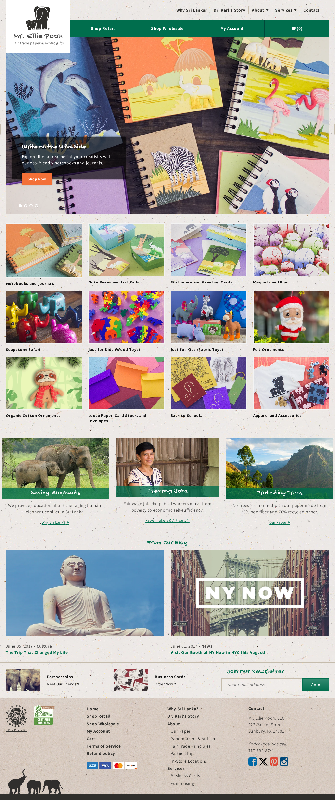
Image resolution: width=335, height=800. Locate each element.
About (260, 10)
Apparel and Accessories (277, 415)
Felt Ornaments (268, 349)
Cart (91, 738)
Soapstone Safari (23, 349)
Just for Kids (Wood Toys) (114, 349)
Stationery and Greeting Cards (201, 282)
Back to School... (187, 415)
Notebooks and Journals (30, 283)
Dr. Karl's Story (229, 10)
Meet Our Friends (61, 683)
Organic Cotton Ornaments (33, 415)
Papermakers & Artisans (194, 738)
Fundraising (182, 783)
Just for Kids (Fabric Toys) (197, 349)
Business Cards (185, 775)
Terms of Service (104, 746)
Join (315, 684)
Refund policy (101, 753)
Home (93, 709)
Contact (311, 10)
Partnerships (183, 753)
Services (286, 10)
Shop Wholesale (167, 28)
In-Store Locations (189, 761)
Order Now (164, 683)
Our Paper (181, 731)
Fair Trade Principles (191, 746)
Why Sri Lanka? (191, 10)
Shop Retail (103, 28)
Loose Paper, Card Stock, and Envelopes (117, 418)
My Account (232, 28)
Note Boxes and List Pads (113, 282)
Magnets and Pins (270, 282)
